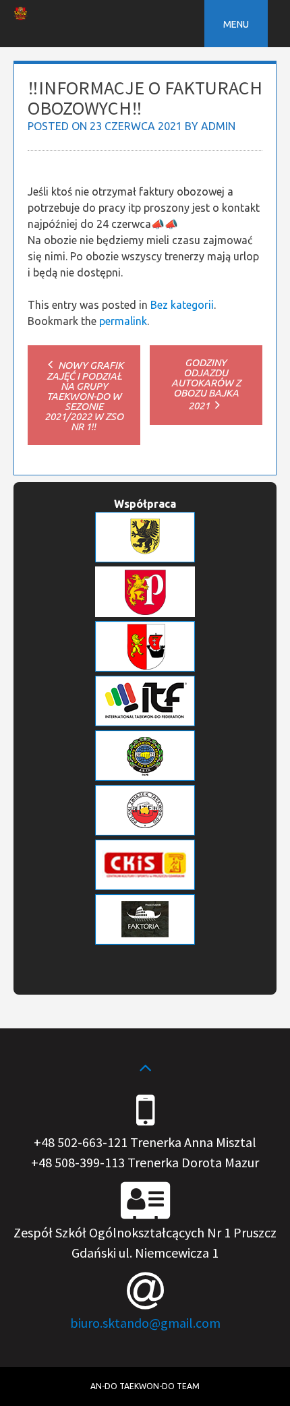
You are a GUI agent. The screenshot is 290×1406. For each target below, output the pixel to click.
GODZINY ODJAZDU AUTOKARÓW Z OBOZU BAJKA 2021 (206, 384)
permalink (123, 321)
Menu (236, 24)
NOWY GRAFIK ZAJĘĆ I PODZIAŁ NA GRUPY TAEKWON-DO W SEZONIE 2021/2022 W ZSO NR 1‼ (84, 395)
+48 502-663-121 (80, 1142)
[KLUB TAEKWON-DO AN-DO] (20, 16)
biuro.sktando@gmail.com (145, 1322)
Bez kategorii (182, 305)
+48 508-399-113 (78, 1162)
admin (218, 126)
